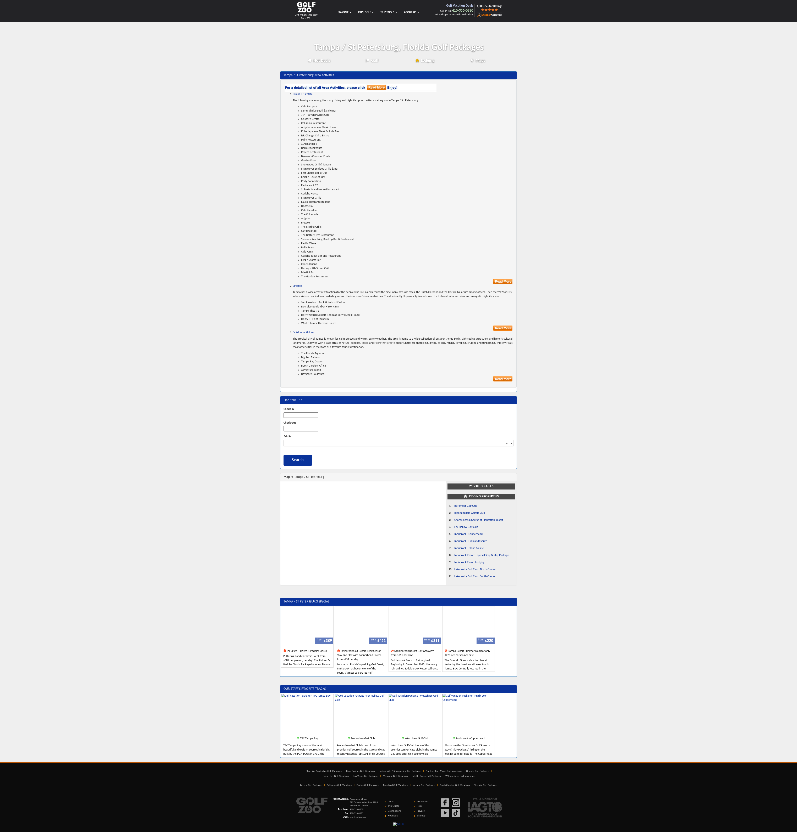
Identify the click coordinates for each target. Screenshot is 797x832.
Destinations (394, 811)
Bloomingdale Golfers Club (469, 513)
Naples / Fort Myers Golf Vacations (444, 771)
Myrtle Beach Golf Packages (426, 776)
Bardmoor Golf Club (465, 506)
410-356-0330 (462, 11)
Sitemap (421, 815)
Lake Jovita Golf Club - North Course (474, 569)
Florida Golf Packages (368, 785)
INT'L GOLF (365, 12)
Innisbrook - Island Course (469, 548)
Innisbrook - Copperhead (468, 534)
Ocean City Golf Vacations (336, 776)
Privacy (421, 811)
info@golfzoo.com (358, 817)
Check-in (289, 409)
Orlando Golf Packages (477, 771)
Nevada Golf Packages (424, 785)
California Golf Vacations (339, 785)
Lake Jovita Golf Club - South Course (474, 576)
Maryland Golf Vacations (395, 785)
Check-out (290, 422)
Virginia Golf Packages (485, 785)
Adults (287, 436)
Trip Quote (393, 806)
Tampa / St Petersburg (399, 47)
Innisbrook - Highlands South (470, 541)
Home (391, 801)
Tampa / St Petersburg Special (306, 601)
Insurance (422, 801)
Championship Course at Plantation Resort (478, 520)
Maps (480, 61)
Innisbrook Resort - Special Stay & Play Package (481, 555)
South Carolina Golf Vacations (455, 785)
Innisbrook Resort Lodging (469, 562)
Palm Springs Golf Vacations (360, 771)
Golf (374, 61)
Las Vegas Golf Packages (365, 776)
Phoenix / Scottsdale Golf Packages (324, 771)
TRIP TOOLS (387, 12)
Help (419, 806)
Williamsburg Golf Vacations (459, 776)
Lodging (427, 61)
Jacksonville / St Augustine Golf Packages (400, 771)
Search (298, 460)
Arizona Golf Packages (311, 785)
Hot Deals (321, 61)
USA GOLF (343, 12)
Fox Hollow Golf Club (466, 527)
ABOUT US (410, 12)
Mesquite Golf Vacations (395, 776)
